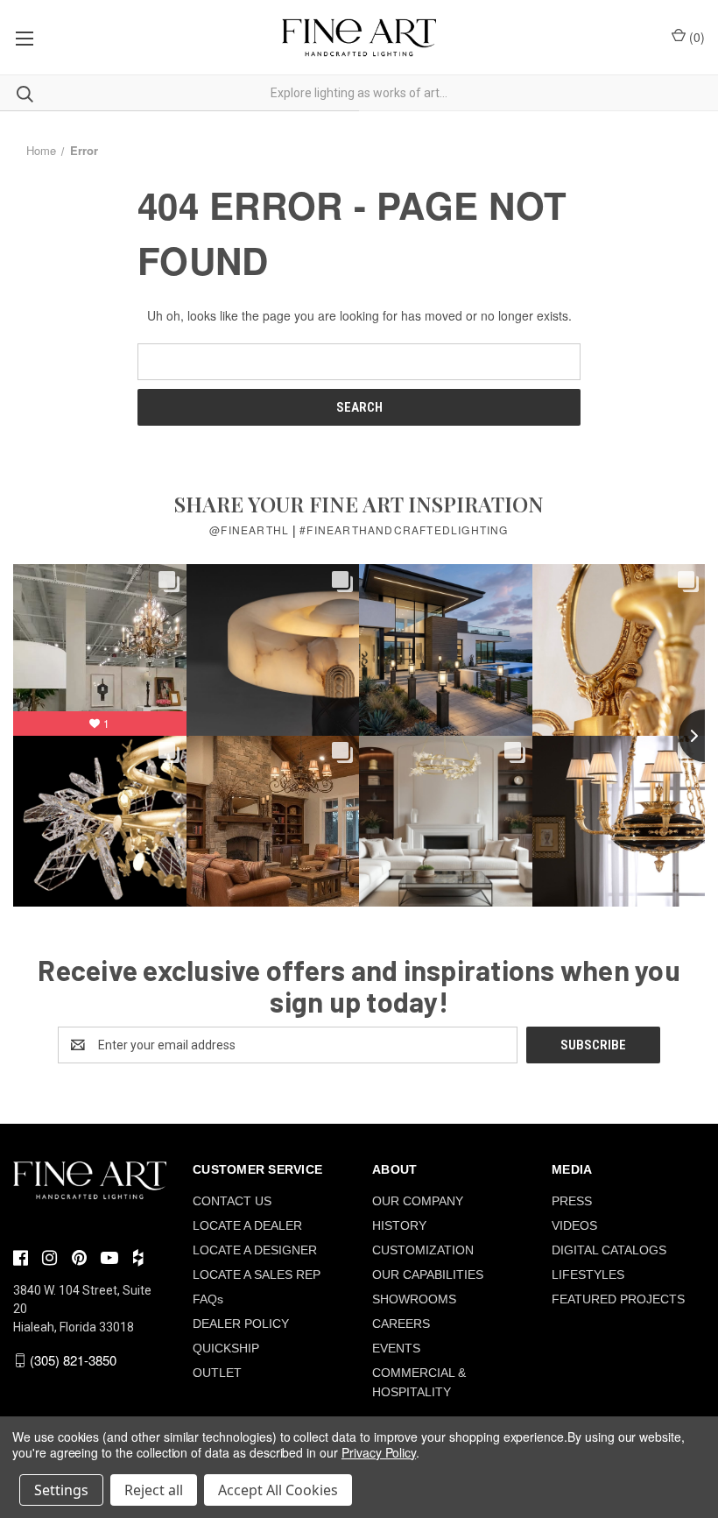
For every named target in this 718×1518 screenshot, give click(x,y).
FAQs (208, 1299)
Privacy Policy (378, 1452)
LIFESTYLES (588, 1274)
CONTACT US (232, 1201)
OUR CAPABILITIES (427, 1274)
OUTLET (217, 1373)
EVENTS (396, 1348)
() (695, 37)
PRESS (572, 1201)
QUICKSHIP (226, 1348)
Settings (61, 1490)
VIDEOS (574, 1225)
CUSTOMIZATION (423, 1250)
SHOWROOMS (414, 1299)
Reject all (153, 1490)
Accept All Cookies (278, 1490)
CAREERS (401, 1324)
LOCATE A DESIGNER (255, 1250)
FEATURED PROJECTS (618, 1299)
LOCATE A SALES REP (256, 1274)
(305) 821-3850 (73, 1360)
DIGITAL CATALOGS (609, 1250)
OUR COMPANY (417, 1201)
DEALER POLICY (241, 1324)
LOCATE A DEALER (247, 1225)
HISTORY (399, 1225)
